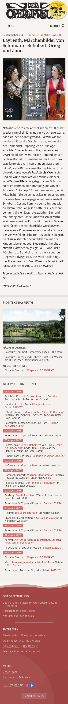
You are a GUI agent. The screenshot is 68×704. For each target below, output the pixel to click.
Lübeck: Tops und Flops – (35, 456)
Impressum (9, 677)
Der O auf (15, 685)
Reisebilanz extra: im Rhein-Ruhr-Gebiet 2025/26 (32, 484)
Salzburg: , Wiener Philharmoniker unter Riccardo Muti (33, 497)
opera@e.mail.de (24, 615)
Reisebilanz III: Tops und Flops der (33, 530)
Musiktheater (10, 635)
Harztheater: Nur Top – (27, 406)
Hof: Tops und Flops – (33, 465)
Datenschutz (26, 677)
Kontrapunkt (33, 651)
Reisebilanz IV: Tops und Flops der (33, 503)
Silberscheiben (11, 646)
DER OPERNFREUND (16, 596)
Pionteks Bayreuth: (29, 557)
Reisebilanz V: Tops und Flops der (33, 435)
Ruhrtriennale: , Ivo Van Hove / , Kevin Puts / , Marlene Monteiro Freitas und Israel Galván (34, 448)
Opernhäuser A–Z (13, 640)
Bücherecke (33, 640)
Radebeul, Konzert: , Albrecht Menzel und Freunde (31, 398)
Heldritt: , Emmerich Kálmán (32, 512)
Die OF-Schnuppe (13, 651)
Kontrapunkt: (33, 541)
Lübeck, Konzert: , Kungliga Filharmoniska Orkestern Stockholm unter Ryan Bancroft (34, 415)
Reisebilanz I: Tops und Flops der (33, 570)
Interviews (41, 635)
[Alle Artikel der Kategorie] (34, 326)
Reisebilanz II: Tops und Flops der (33, 547)
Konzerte (32, 35)
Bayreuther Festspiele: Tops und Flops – (31, 424)
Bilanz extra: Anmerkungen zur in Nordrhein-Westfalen (33, 519)
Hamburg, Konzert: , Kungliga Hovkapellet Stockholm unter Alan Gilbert (34, 477)
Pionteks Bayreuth (51, 35)
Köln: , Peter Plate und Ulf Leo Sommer (35, 564)
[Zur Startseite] (34, 10)
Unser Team (10, 671)
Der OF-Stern (30, 646)
